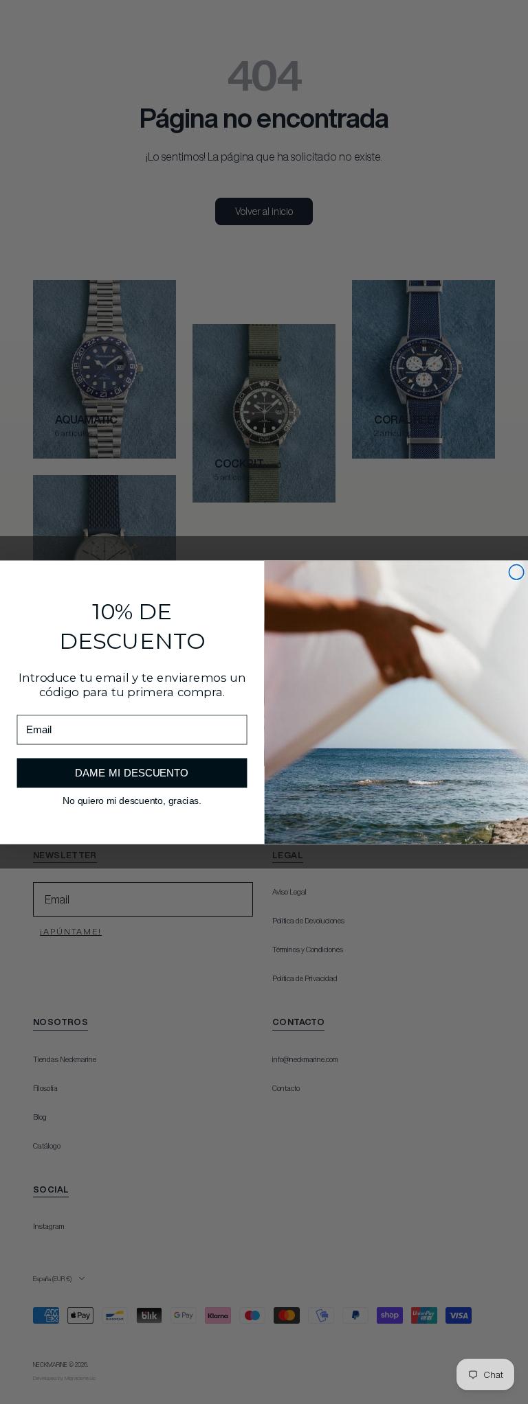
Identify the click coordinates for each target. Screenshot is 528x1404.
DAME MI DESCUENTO (131, 773)
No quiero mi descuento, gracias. (132, 800)
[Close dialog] (516, 571)
